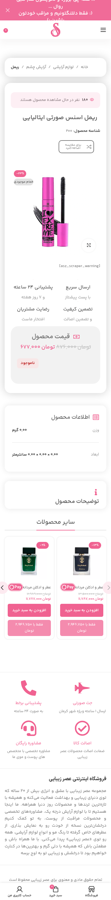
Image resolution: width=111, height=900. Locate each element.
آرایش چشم (36, 67)
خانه (84, 67)
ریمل (15, 67)
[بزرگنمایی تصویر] (89, 246)
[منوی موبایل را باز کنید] (103, 30)
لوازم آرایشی (63, 67)
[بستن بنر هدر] (7, 10)
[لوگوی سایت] (55, 30)
